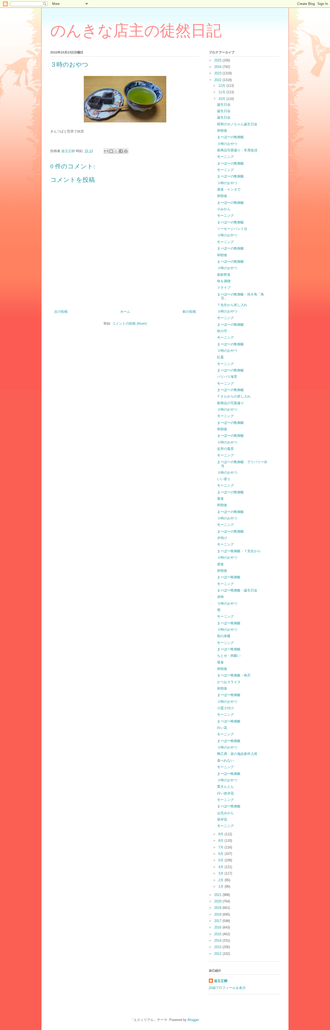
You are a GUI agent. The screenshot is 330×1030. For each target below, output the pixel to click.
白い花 (222, 728)
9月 (221, 834)
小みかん (223, 209)
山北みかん (225, 813)
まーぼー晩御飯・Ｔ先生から (239, 551)
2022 (218, 80)
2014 (218, 940)
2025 (218, 60)
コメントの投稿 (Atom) (129, 323)
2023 (218, 73)
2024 (218, 67)
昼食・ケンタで (229, 189)
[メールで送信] (106, 151)
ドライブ (223, 288)
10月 (222, 99)
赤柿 (220, 597)
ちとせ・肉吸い (229, 656)
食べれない (225, 760)
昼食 (220, 499)
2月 (221, 880)
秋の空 (222, 331)
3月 (221, 873)
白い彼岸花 (225, 793)
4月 (221, 867)
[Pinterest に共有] (125, 151)
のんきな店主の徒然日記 (136, 30)
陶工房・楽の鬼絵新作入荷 (237, 754)
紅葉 (220, 357)
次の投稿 (61, 312)
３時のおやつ (227, 144)
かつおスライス (229, 682)
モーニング (225, 157)
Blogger (193, 1020)
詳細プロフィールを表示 (227, 988)
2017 (218, 921)
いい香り (223, 479)
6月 (221, 854)
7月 (221, 847)
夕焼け (222, 538)
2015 (218, 934)
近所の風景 (225, 449)
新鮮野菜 (223, 275)
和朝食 (222, 130)
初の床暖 (223, 636)
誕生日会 (223, 104)
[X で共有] (116, 151)
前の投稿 (189, 312)
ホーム (125, 312)
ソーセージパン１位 (232, 229)
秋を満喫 (223, 281)
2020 (218, 901)
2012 (218, 954)
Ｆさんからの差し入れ (234, 396)
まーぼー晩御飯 (229, 577)
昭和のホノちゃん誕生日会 (237, 124)
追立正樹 (220, 981)
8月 (221, 840)
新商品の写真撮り (230, 403)
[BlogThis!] (111, 151)
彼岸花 (222, 819)
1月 (221, 886)
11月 (222, 92)
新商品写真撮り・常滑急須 (237, 150)
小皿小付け (225, 708)
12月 (222, 86)
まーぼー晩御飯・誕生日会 (237, 590)
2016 (218, 927)
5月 (221, 860)
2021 (218, 895)
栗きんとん (225, 787)
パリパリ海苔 (227, 377)
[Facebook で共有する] (120, 151)
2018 (218, 914)
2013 (218, 947)
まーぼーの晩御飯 (230, 137)
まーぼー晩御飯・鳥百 (234, 675)
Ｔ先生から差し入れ (232, 305)
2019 (218, 908)
